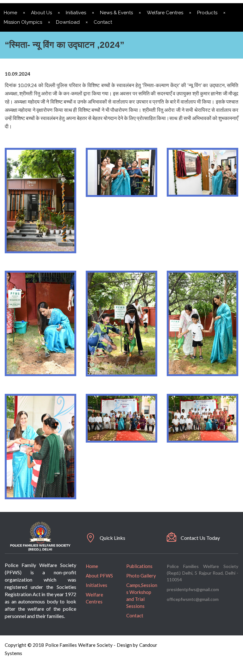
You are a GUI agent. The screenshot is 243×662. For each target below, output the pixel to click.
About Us (41, 13)
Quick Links (112, 538)
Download (68, 22)
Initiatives (76, 13)
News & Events (116, 13)
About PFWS (99, 575)
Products (207, 13)
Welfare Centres (165, 13)
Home (92, 566)
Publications (139, 566)
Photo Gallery (141, 575)
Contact (103, 22)
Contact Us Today (200, 538)
